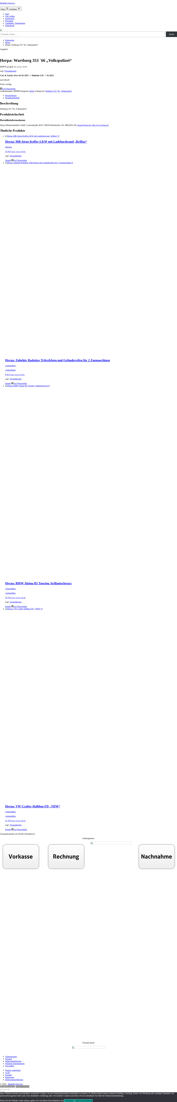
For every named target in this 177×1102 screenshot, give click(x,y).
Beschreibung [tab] (10, 95)
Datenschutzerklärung (83, 1101)
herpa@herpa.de (84, 125)
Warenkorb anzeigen (7, 1086)
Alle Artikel (10, 16)
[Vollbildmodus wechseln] (4, 1089)
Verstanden (69, 1101)
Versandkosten (10, 71)
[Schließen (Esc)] (9, 1089)
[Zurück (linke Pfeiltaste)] (1, 1091)
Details (8, 160)
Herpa (7, 42)
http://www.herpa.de (100, 125)
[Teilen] (6, 1089)
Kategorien (9, 18)
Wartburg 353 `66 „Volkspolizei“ (58, 91)
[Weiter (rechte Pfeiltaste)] (4, 1091)
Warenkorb (9, 25)
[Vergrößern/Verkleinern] (1, 1089)
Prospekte (9, 21)
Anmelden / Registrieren (15, 23)
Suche (171, 34)
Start (7, 14)
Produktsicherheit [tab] (12, 98)
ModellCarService (7, 3)
